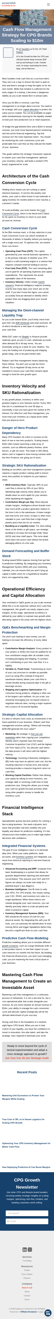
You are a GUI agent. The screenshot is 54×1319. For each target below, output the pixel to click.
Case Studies (27, 1274)
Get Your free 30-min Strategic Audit (27, 1058)
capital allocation (31, 109)
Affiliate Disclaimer (28, 1312)
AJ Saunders (24, 49)
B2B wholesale (23, 323)
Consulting (27, 1261)
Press (27, 1299)
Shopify (25, 336)
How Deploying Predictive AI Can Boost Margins (26, 1167)
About (27, 1291)
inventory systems (24, 857)
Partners (27, 1278)
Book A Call (27, 1288)
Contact (27, 1296)
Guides (27, 1270)
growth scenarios (10, 946)
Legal (41, 1312)
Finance (19, 52)
